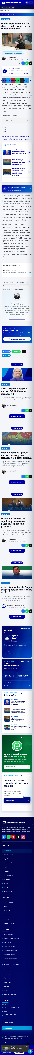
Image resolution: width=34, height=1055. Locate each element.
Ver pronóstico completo (11, 653)
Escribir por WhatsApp (18, 339)
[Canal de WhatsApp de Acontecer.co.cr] (9, 837)
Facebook (7, 351)
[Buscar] (27, 2)
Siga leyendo (18, 364)
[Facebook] (23, 63)
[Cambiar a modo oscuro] (19, 63)
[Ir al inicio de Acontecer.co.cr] (14, 822)
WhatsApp (17, 351)
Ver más (6, 685)
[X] (30, 63)
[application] (17, 129)
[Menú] (31, 2)
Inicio (3, 14)
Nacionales (12, 14)
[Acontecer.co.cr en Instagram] (23, 837)
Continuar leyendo (16, 416)
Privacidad (5, 1043)
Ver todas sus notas (16, 318)
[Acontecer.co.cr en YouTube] (13, 837)
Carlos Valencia (12, 57)
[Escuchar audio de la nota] (5, 71)
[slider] (4, 130)
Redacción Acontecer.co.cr (15, 605)
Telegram (7, 355)
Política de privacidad (15, 1048)
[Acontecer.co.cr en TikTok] (18, 837)
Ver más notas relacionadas (16, 180)
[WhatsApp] (27, 63)
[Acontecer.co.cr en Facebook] (4, 837)
